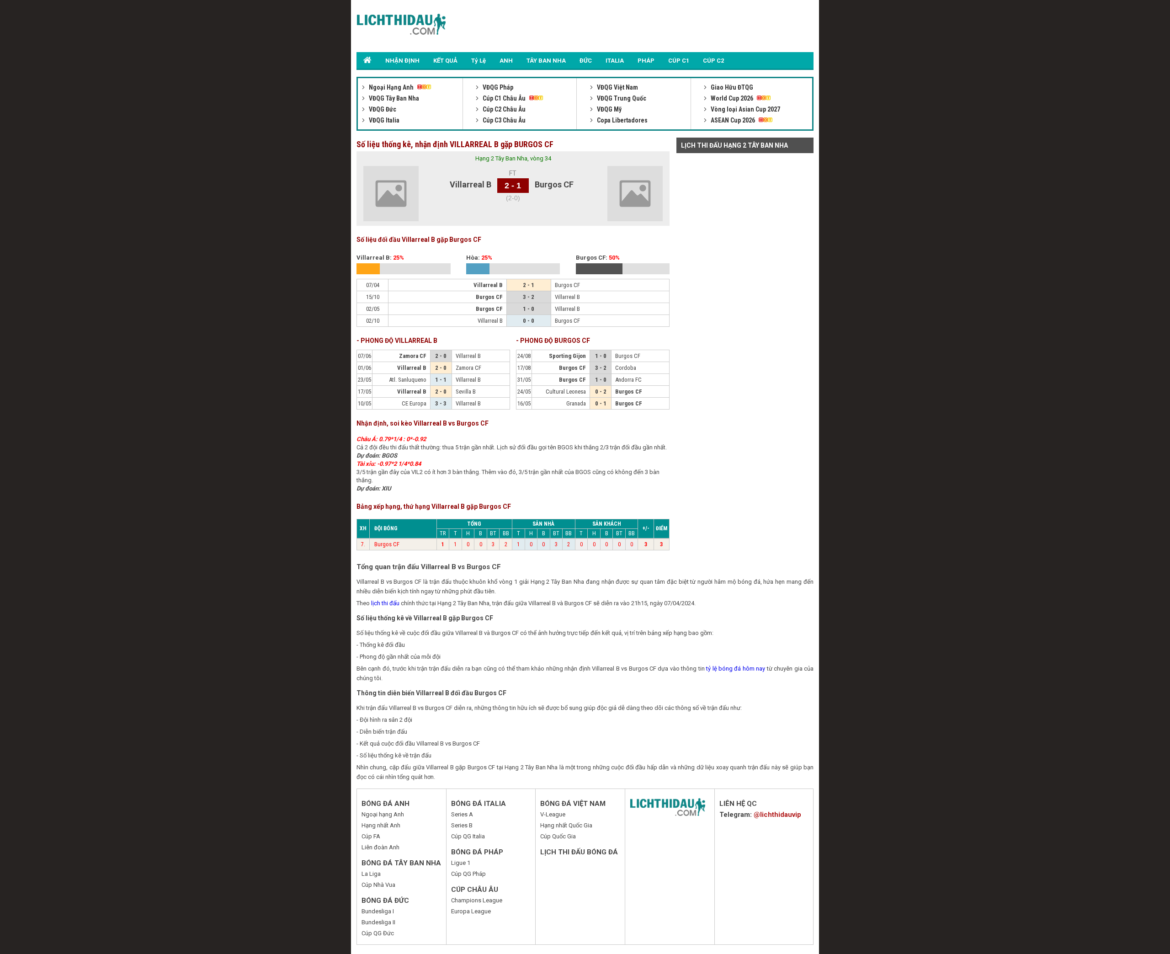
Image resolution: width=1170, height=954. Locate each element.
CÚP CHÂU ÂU (474, 889)
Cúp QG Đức (378, 933)
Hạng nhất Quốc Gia (566, 825)
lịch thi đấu (385, 603)
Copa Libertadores (622, 120)
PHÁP (646, 60)
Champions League (476, 900)
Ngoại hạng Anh (383, 814)
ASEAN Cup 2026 (732, 120)
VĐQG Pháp (497, 87)
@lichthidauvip (777, 814)
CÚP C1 (678, 60)
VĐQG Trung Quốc (621, 98)
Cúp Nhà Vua (378, 884)
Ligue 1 (460, 862)
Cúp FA (371, 836)
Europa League (471, 911)
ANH (506, 60)
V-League (552, 814)
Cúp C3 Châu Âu (503, 120)
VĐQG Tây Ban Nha (393, 98)
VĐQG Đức (381, 109)
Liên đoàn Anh (380, 847)
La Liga (371, 873)
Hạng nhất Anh (381, 825)
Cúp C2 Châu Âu (503, 109)
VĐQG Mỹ (609, 109)
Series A (462, 814)
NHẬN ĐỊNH (402, 60)
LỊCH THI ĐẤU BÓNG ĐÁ (579, 852)
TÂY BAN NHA (546, 60)
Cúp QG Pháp (468, 873)
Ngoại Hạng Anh (391, 87)
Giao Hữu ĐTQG (731, 87)
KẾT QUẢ (445, 60)
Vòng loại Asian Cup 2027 (744, 109)
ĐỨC (586, 60)
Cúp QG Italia (468, 836)
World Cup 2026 (732, 98)
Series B (462, 825)
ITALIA (615, 60)
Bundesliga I (378, 911)
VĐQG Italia (383, 120)
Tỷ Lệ (478, 60)
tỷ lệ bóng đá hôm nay (735, 668)
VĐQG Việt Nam (617, 87)
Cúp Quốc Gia (558, 836)
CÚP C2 (713, 60)
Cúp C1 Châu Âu (504, 98)
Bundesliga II (378, 922)
